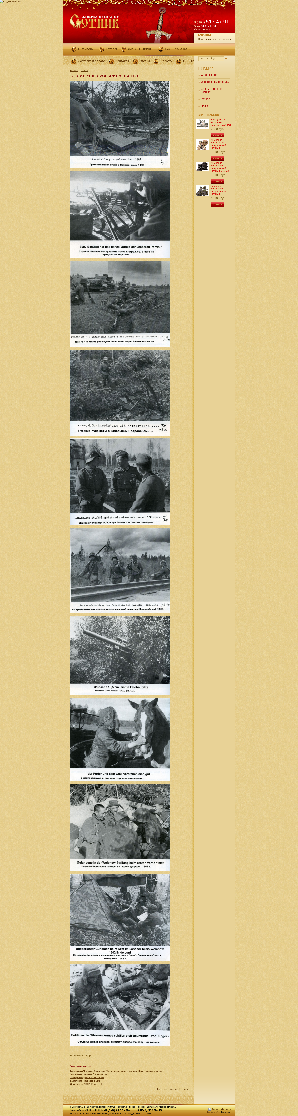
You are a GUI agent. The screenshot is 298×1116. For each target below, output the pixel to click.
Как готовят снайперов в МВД (85, 1081)
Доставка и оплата (91, 61)
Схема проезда (202, 29)
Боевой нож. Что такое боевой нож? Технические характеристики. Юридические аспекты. (116, 1071)
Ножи (204, 106)
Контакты (122, 61)
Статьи (145, 61)
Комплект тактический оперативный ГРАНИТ (218, 143)
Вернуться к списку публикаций (172, 1089)
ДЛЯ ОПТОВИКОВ (141, 49)
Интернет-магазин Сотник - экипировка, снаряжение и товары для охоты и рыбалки (111, 1114)
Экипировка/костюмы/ (215, 81)
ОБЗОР (188, 61)
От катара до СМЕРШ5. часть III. (86, 1084)
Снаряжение (209, 74)
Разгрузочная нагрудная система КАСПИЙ (221, 122)
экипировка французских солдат (87, 1077)
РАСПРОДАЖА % (178, 49)
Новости (166, 61)
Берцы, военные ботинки (211, 90)
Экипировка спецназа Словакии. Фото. (90, 1074)
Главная (74, 70)
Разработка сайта (213, 1112)
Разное (205, 99)
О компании (86, 49)
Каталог (111, 49)
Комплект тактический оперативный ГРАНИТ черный (220, 166)
